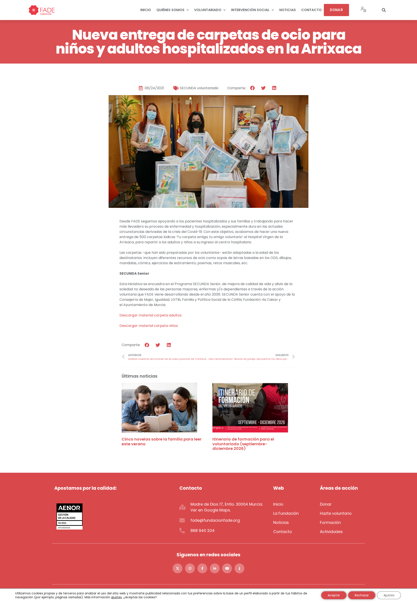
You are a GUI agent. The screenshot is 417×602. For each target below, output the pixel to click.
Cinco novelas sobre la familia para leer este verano (162, 441)
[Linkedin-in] (215, 568)
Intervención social (250, 9)
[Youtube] (227, 568)
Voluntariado (207, 9)
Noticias (287, 9)
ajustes (116, 597)
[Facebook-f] (202, 568)
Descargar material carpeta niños (148, 325)
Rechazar (362, 595)
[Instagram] (190, 568)
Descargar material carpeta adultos (150, 315)
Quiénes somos (170, 9)
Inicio (145, 9)
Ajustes (389, 595)
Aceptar (334, 595)
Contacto (311, 9)
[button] (383, 10)
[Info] (239, 568)
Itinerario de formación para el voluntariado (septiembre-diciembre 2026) (243, 443)
